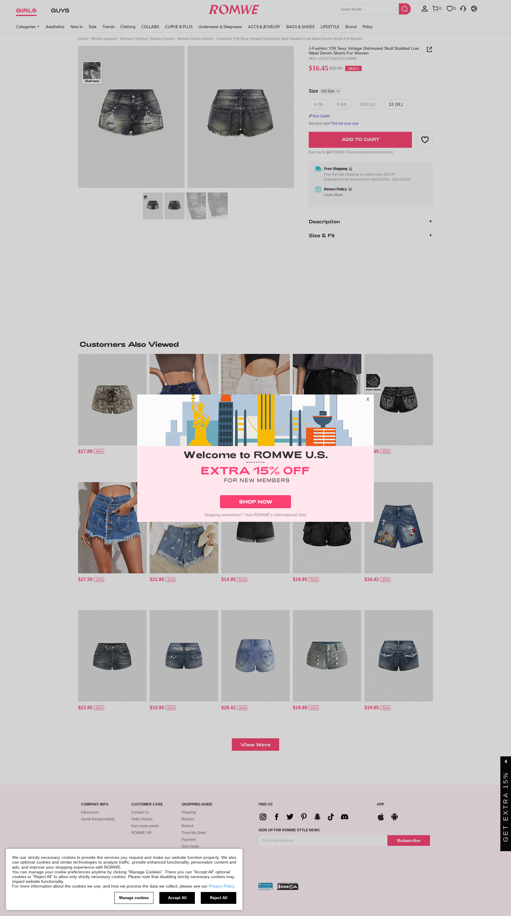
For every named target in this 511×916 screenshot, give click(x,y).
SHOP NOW (255, 501)
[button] (367, 400)
